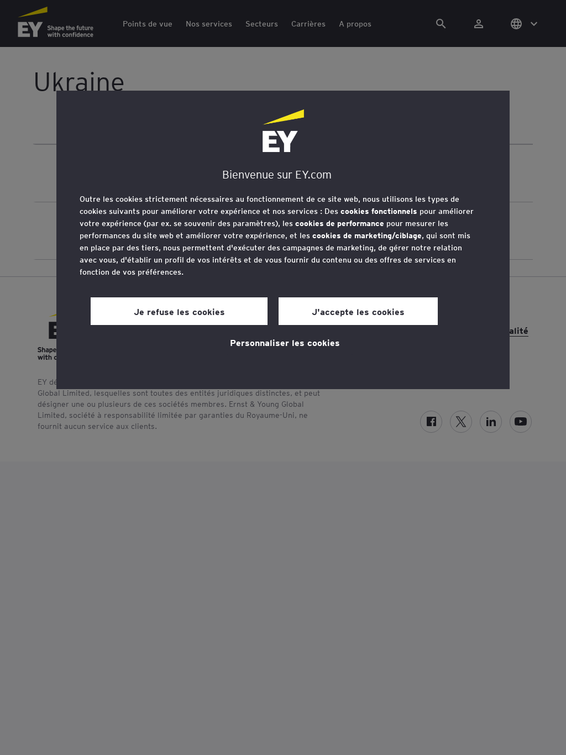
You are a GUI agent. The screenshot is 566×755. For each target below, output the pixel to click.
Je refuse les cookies (179, 311)
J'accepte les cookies (358, 311)
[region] (283, 240)
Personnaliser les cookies (285, 342)
